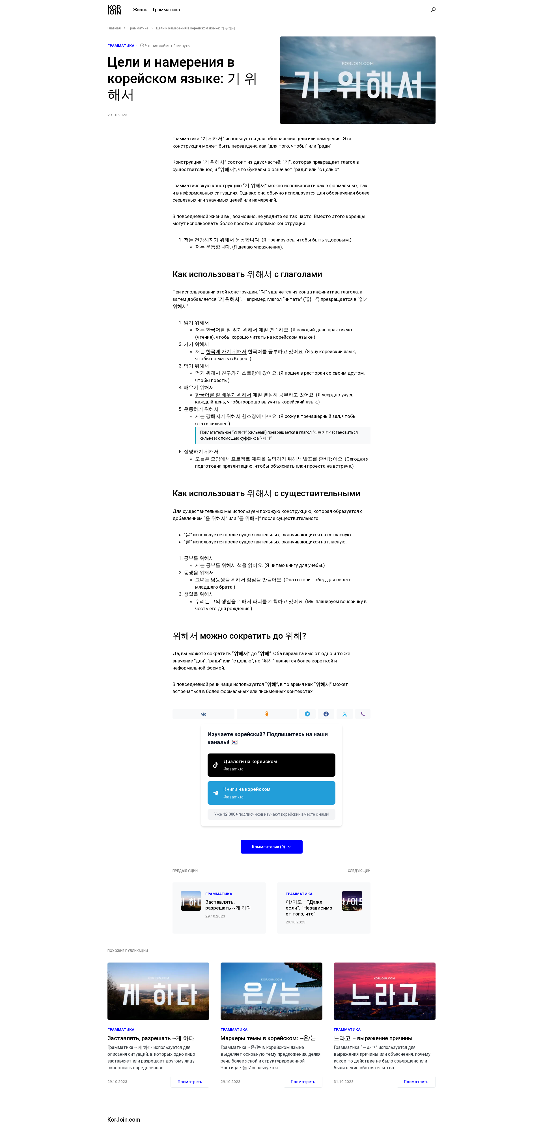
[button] (433, 9)
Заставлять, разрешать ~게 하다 (228, 905)
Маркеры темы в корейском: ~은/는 (268, 1038)
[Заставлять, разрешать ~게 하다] (158, 991)
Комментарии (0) (268, 847)
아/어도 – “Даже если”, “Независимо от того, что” (309, 908)
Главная (114, 28)
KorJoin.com (123, 1119)
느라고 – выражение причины (373, 1038)
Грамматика (138, 28)
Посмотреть (190, 1081)
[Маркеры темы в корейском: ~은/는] (271, 991)
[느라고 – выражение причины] (385, 991)
